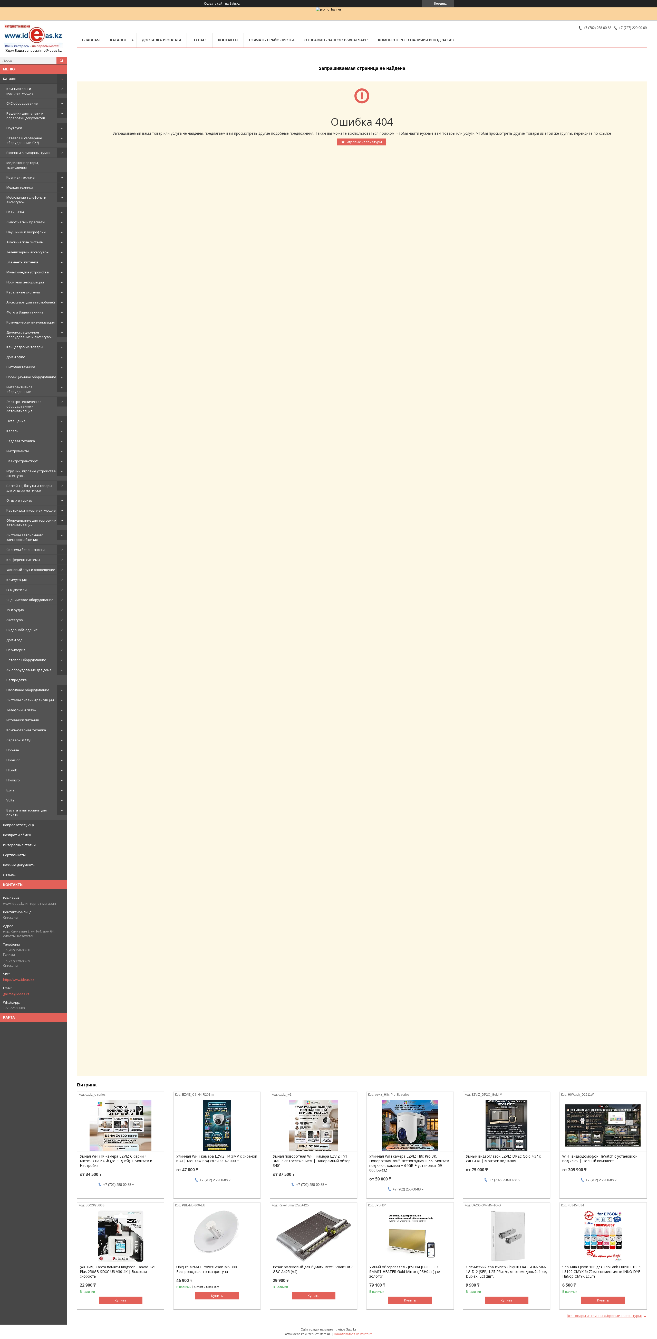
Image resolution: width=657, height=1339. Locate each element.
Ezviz (10, 790)
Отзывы (9, 875)
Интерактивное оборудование (19, 389)
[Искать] (61, 60)
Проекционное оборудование (31, 377)
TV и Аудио (15, 609)
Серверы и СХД (18, 740)
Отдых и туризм (19, 500)
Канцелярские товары (24, 347)
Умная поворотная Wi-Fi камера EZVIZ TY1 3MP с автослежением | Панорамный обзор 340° (312, 1161)
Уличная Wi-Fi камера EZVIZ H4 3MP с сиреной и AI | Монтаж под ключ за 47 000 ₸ (216, 1158)
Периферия (15, 650)
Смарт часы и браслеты (25, 222)
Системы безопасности (25, 549)
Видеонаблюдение (22, 629)
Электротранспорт (22, 461)
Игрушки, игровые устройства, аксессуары (31, 473)
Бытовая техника (20, 367)
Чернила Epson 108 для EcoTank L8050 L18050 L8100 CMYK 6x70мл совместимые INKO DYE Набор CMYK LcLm (602, 1272)
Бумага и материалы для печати (26, 812)
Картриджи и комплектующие (31, 510)
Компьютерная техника (26, 730)
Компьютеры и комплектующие (20, 91)
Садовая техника (20, 441)
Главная (91, 40)
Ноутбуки (14, 128)
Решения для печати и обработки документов (25, 115)
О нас (200, 40)
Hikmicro (13, 780)
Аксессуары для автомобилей (30, 302)
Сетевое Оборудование (26, 660)
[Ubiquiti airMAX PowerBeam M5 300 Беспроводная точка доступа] (217, 1236)
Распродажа (16, 680)
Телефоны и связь (21, 710)
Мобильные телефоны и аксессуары (26, 199)
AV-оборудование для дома (29, 670)
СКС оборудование (22, 103)
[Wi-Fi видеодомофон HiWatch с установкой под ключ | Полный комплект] (603, 1125)
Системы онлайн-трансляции (30, 700)
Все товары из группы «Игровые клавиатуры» (604, 1315)
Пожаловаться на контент (353, 1334)
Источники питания (22, 720)
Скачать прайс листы (271, 40)
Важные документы (19, 865)
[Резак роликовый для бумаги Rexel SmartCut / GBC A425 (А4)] (313, 1236)
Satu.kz (351, 1329)
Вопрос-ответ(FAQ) (18, 825)
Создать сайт (214, 3)
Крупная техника (20, 177)
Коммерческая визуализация (30, 322)
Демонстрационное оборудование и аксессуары (29, 334)
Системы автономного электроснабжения (24, 537)
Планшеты (15, 212)
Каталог (9, 78)
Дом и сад (14, 640)
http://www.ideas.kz (18, 979)
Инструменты (17, 451)
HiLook (11, 770)
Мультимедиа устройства (27, 272)
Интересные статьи (19, 845)
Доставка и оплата (161, 40)
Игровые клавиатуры (364, 142)
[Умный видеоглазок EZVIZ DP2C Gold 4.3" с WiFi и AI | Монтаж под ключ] (506, 1125)
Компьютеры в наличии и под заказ (416, 40)
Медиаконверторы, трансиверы (22, 165)
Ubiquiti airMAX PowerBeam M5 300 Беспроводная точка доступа (206, 1269)
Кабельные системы (23, 292)
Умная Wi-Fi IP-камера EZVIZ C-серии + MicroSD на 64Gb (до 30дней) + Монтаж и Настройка (116, 1161)
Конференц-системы (23, 559)
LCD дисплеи (16, 589)
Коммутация (16, 579)
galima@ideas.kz (16, 994)
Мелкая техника (19, 187)
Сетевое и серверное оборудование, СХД (24, 140)
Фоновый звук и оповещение (30, 569)
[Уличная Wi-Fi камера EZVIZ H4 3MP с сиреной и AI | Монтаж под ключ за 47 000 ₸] (217, 1125)
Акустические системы (25, 242)
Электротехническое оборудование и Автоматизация (24, 406)
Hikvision (13, 760)
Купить (121, 1300)
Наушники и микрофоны (26, 232)
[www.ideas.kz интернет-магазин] (33, 36)
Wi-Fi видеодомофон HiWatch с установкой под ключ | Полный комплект (599, 1158)
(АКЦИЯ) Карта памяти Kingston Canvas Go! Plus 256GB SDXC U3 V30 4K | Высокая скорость (117, 1272)
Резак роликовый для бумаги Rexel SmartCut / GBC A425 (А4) (313, 1269)
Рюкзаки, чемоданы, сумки (28, 152)
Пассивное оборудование (27, 690)
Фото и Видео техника (24, 312)
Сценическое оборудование (29, 599)
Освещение (16, 421)
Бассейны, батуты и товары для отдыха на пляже (29, 488)
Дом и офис (15, 357)
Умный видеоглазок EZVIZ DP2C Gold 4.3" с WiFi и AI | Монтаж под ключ (503, 1158)
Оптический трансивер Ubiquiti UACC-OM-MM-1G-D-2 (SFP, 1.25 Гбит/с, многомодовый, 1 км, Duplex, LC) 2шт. (506, 1272)
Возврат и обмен (17, 835)
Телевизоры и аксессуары (27, 252)
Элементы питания (22, 262)
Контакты (228, 40)
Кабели (12, 431)
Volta (10, 800)
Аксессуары (15, 619)
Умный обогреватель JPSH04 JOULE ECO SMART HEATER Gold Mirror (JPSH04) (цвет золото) (405, 1272)
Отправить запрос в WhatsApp (336, 40)
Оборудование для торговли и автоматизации (31, 522)
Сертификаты (14, 855)
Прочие (12, 750)
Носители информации (25, 282)
